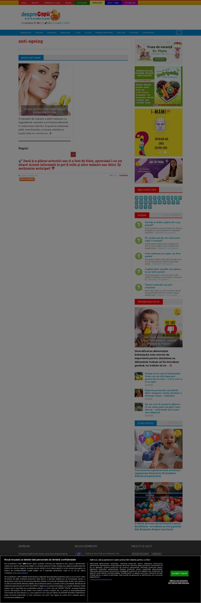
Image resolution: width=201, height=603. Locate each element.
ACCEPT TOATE (179, 573)
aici (45, 588)
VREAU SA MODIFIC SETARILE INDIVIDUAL (178, 582)
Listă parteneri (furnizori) (101, 580)
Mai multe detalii (20, 573)
